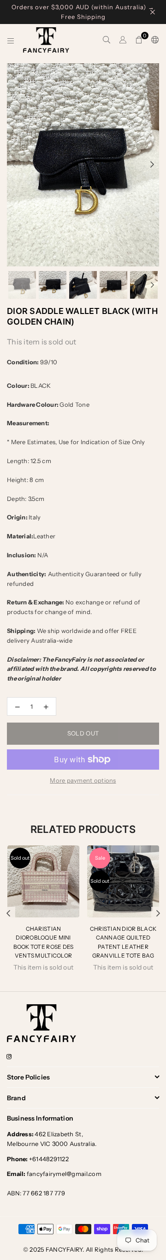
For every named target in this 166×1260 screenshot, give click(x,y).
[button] (139, 40)
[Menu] (11, 40)
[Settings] (153, 40)
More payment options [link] (83, 780)
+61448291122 (38, 1159)
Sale (100, 858)
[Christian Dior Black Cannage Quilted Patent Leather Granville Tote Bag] (123, 881)
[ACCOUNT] (123, 40)
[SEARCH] (107, 40)
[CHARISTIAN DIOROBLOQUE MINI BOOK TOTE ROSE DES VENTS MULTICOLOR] (43, 881)
